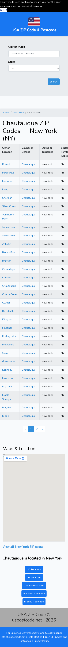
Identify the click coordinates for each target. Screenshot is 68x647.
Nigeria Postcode (34, 601)
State (11, 62)
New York (18, 112)
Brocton (6, 260)
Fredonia (7, 181)
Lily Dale (7, 386)
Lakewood (8, 378)
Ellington (7, 319)
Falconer (7, 328)
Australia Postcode (34, 593)
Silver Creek (9, 206)
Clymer (6, 302)
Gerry (5, 353)
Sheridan (7, 198)
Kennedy (7, 369)
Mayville (7, 407)
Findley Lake (9, 336)
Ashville (6, 244)
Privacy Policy (41, 641)
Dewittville (8, 311)
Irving (5, 189)
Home (6, 112)
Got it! (3, 10)
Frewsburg (8, 344)
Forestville (8, 172)
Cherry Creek (9, 294)
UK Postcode (34, 569)
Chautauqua (29, 164)
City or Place (16, 47)
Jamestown (8, 227)
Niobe (5, 416)
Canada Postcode (34, 585)
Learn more (37, 6)
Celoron (6, 277)
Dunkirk (6, 164)
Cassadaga (8, 269)
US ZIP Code (34, 577)
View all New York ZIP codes (23, 547)
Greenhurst (8, 361)
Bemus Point (9, 252)
